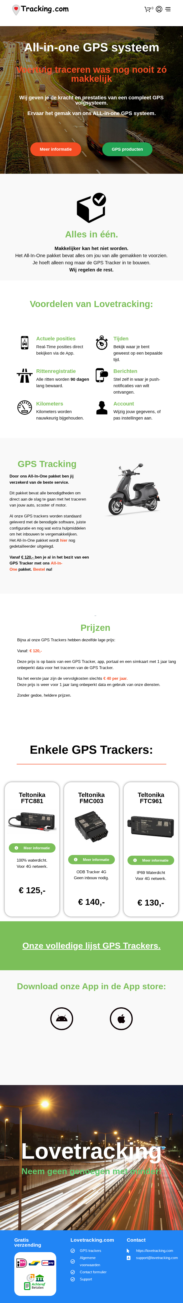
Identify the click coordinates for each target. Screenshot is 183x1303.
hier (63, 540)
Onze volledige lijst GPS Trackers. (91, 946)
